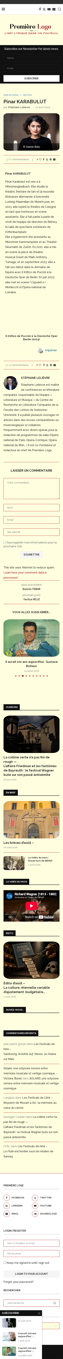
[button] (6, 648)
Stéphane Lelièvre (19, 107)
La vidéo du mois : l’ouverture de (40, 859)
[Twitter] (44, 9)
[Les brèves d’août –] (31, 819)
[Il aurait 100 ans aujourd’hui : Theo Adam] (9, 1336)
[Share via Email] (54, 159)
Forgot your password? (19, 1282)
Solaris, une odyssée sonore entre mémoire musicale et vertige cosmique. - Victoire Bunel (30, 1073)
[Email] (53, 9)
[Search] (59, 9)
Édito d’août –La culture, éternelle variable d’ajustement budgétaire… (27, 987)
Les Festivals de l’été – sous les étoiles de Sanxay (28, 1151)
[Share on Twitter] (47, 159)
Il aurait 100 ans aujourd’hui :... (27, 1335)
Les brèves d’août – (19, 843)
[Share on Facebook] (43, 159)
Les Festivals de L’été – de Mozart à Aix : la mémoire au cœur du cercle (30, 1102)
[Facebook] (40, 9)
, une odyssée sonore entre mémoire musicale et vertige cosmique (31, 1083)
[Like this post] (40, 159)
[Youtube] (49, 9)
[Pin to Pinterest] (51, 159)
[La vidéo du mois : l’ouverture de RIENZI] (14, 863)
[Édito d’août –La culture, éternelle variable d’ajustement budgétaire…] (31, 960)
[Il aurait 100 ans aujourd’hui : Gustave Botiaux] (31, 638)
